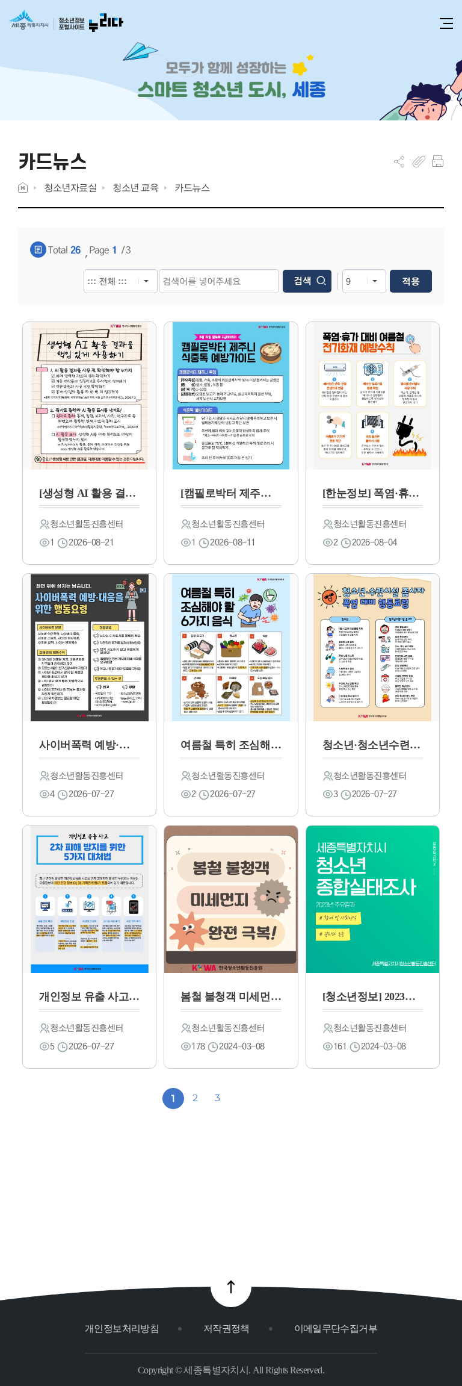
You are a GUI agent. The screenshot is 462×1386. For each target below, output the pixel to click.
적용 (411, 281)
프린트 (437, 161)
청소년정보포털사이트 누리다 (66, 25)
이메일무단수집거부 (335, 1328)
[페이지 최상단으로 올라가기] (231, 1286)
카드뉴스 (191, 187)
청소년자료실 (70, 187)
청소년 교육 (135, 187)
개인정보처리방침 (122, 1328)
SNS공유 (399, 161)
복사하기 (419, 161)
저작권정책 (226, 1328)
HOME (23, 187)
